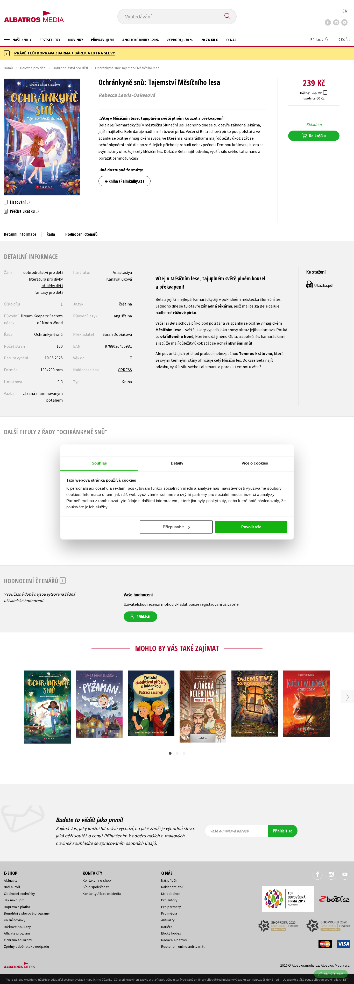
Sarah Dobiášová (117, 334)
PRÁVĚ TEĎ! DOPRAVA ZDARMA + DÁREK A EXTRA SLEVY (64, 52)
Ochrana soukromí (18, 940)
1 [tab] (170, 753)
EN (345, 10)
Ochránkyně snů (48, 334)
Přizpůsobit (173, 527)
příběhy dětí (52, 285)
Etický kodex (171, 933)
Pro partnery (171, 906)
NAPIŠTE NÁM (333, 973)
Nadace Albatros (174, 940)
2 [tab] (177, 753)
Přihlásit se (282, 831)
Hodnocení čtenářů (81, 234)
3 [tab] (184, 753)
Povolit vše (251, 527)
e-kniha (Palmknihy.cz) (124, 181)
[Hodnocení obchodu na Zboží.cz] (332, 897)
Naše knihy (21, 39)
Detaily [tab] (177, 463)
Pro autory (169, 900)
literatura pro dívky (46, 279)
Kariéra (166, 926)
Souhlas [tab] (99, 463)
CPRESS (125, 369)
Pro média (169, 913)
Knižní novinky (14, 920)
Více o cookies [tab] (255, 463)
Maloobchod (170, 893)
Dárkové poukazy (17, 926)
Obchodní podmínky (19, 893)
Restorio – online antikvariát (182, 946)
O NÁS (231, 39)
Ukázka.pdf (320, 285)
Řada (51, 234)
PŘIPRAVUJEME (103, 39)
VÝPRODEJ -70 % (180, 39)
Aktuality (10, 880)
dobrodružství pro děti (43, 272)
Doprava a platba (17, 906)
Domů (8, 68)
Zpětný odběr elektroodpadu (26, 946)
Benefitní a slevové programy (27, 913)
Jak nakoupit (14, 900)
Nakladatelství (172, 887)
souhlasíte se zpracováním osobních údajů (114, 843)
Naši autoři (12, 887)
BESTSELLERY (49, 39)
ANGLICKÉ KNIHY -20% (140, 39)
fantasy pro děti (48, 292)
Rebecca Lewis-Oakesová (126, 95)
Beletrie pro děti (33, 68)
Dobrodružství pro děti (70, 68)
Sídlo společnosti (96, 887)
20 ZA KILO (209, 39)
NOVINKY (75, 39)
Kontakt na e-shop (97, 880)
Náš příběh (169, 880)
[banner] (34, 12)
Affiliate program (17, 933)
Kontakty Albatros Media (102, 893)
